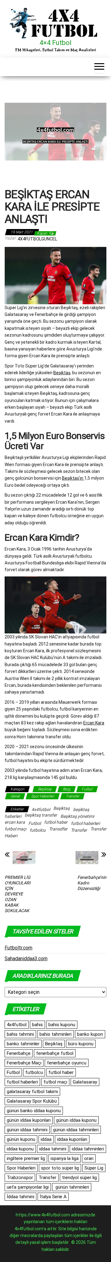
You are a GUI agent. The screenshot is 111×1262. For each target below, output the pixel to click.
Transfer (72, 796)
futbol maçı (15, 828)
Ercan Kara (93, 722)
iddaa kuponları (72, 1139)
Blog (66, 789)
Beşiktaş (61, 372)
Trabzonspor (20, 1177)
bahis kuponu (61, 1024)
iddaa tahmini (52, 1149)
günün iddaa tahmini (27, 1130)
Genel (15, 796)
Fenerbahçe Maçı (24, 1063)
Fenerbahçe (19, 1053)
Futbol (87, 789)
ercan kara (15, 822)
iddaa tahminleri (88, 1149)
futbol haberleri (85, 823)
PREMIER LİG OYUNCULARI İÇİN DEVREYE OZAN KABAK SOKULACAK (18, 894)
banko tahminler (23, 1044)
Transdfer (58, 828)
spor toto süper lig (60, 1168)
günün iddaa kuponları (29, 1120)
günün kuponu (21, 1139)
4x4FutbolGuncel (37, 238)
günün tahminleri (71, 1187)
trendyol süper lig (79, 1177)
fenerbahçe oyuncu (66, 1063)
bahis (37, 1024)
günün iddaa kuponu (76, 1120)
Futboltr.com (18, 948)
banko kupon (90, 1034)
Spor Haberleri (42, 796)
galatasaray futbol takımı (32, 1091)
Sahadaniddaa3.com (26, 958)
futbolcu (38, 830)
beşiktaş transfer (41, 815)
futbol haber (56, 822)
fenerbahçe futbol (54, 1053)
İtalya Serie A (53, 1196)
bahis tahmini (20, 1034)
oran (88, 1158)
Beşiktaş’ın (73, 478)
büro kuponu (80, 1044)
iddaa (46, 1139)
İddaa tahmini (20, 1196)
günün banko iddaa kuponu (34, 1110)
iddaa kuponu (20, 1149)
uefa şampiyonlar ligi (28, 1187)
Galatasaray (85, 1082)
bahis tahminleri (55, 1034)
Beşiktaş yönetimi (77, 816)
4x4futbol (40, 809)
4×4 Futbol (55, 43)
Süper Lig (93, 1168)
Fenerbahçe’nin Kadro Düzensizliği (91, 883)
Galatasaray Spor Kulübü (32, 1101)
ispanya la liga (65, 1158)
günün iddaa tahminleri (76, 1130)
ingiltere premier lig (26, 1158)
